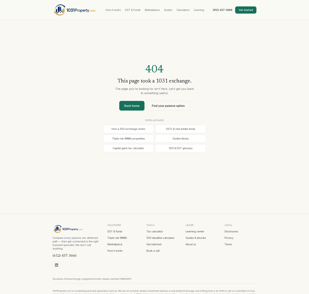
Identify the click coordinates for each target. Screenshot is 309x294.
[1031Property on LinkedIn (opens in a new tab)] (56, 265)
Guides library (181, 138)
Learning (199, 9)
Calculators (183, 9)
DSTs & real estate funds (180, 128)
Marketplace (152, 9)
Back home (131, 106)
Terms (228, 244)
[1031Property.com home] (75, 10)
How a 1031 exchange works (128, 128)
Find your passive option (168, 106)
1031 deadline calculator (160, 237)
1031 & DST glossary (181, 148)
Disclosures (231, 231)
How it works (113, 9)
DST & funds (114, 231)
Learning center (195, 231)
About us (191, 244)
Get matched (153, 244)
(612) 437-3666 (222, 9)
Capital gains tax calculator (128, 148)
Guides (168, 9)
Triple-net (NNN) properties (128, 138)
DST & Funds (133, 9)
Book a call (153, 250)
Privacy (229, 237)
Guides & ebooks (196, 237)
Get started (246, 9)
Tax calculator (154, 231)
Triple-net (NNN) (117, 237)
